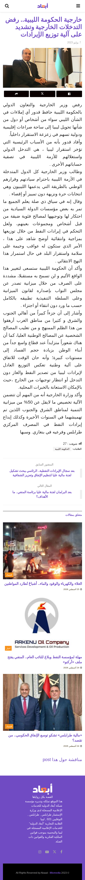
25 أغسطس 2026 (71, 589)
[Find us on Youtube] (47, 852)
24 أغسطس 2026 (71, 668)
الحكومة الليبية (62, 449)
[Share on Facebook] (69, 94)
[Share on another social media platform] (16, 94)
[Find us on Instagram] (39, 852)
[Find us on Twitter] (54, 852)
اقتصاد (9, 575)
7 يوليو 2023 (74, 42)
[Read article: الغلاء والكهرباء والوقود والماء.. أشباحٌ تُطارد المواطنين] (42, 550)
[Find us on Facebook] (61, 852)
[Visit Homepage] (42, 6)
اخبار (8, 648)
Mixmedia (55, 872)
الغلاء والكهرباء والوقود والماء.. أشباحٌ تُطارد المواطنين (43, 584)
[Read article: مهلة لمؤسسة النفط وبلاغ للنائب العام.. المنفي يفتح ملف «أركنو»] (42, 624)
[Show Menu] (78, 6)
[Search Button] (7, 6)
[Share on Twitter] (43, 94)
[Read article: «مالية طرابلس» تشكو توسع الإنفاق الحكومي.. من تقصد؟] (42, 702)
